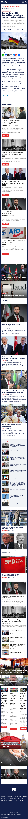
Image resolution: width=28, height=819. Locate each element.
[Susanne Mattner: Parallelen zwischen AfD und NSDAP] (14, 233)
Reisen (18, 6)
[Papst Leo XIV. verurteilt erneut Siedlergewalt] (14, 413)
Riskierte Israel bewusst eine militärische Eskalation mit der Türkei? (13, 182)
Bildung (2, 740)
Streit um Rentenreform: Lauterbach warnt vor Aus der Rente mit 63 (11, 575)
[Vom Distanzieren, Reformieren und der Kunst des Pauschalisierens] (5, 496)
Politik (4, 6)
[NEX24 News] (14, 789)
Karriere (2, 762)
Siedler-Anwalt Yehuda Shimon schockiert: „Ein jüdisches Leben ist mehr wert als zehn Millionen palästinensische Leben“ (17, 484)
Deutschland (11, 6)
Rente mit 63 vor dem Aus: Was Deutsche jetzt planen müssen (12, 528)
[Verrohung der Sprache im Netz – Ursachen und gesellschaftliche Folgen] (5, 503)
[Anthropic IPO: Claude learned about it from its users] (14, 289)
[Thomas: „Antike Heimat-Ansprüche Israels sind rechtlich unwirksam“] (14, 145)
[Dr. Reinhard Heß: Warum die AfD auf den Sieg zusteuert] (5, 477)
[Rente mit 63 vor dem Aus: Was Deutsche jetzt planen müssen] (14, 518)
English (3, 275)
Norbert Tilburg (9, 125)
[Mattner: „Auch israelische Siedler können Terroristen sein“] (5, 471)
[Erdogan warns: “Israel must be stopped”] (14, 272)
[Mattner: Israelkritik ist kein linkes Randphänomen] (5, 464)
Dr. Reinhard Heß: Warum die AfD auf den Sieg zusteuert (18, 477)
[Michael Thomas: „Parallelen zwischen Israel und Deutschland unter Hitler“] (14, 379)
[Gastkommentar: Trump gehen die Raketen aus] (5, 490)
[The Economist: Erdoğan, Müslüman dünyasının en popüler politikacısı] (4, 690)
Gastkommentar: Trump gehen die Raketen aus (17, 490)
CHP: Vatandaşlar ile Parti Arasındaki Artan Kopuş (13, 698)
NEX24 (9, 29)
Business (4, 293)
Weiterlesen (5, 95)
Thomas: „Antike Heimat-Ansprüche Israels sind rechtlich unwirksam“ (12, 153)
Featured (3, 244)
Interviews (3, 668)
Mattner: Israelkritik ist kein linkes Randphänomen (18, 465)
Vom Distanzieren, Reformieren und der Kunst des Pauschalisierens (17, 496)
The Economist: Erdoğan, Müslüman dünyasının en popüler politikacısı (4, 698)
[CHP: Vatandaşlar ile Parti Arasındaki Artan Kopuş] (14, 690)
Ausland (3, 184)
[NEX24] (5, 29)
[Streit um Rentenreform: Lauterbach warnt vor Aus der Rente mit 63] (14, 564)
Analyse (3, 617)
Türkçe (2, 705)
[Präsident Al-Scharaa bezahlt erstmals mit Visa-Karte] (14, 204)
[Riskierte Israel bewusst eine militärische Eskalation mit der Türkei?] (14, 174)
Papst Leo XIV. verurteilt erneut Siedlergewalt (11, 425)
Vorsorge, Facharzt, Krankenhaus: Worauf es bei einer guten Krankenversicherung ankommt (12, 122)
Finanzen (3, 125)
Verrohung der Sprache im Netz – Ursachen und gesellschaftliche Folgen (18, 503)
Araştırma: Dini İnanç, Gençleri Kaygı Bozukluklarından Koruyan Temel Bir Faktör (23, 700)
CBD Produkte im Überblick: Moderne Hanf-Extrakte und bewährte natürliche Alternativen (18, 645)
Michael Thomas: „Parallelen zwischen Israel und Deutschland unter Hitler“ (14, 391)
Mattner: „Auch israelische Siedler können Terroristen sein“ (18, 471)
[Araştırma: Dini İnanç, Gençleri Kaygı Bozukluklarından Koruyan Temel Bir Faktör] (23, 690)
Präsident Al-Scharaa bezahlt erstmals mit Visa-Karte (11, 325)
